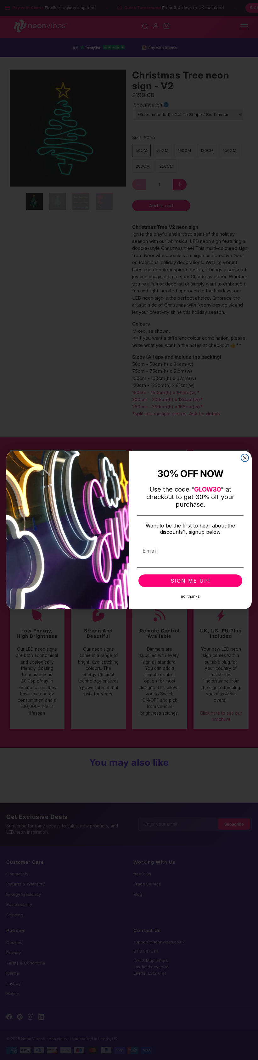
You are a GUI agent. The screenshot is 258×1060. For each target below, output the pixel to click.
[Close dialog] (245, 458)
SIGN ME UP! (190, 581)
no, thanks (190, 596)
